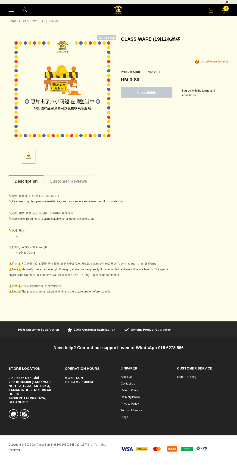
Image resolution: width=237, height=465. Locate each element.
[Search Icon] (24, 10)
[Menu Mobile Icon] (11, 10)
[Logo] (118, 10)
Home (12, 21)
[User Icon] (211, 10)
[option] (62, 89)
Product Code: (131, 72)
